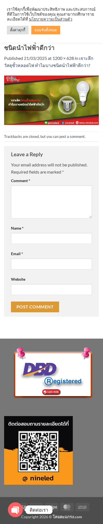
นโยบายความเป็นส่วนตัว (50, 19)
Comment (20, 180)
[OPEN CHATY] (15, 509)
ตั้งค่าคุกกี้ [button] (17, 30)
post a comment (72, 136)
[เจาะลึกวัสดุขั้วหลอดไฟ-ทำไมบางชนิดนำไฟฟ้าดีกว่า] (51, 99)
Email (17, 253)
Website (18, 279)
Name (17, 228)
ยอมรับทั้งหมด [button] (46, 30)
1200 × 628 (63, 58)
